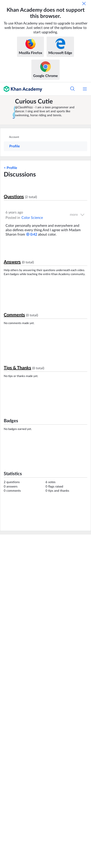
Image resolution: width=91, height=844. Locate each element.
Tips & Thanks (17, 368)
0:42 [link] (33, 234)
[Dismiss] (83, 3)
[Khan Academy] (21, 89)
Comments (14, 315)
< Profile (10, 168)
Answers (12, 262)
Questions (14, 197)
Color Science (32, 217)
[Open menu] (84, 89)
